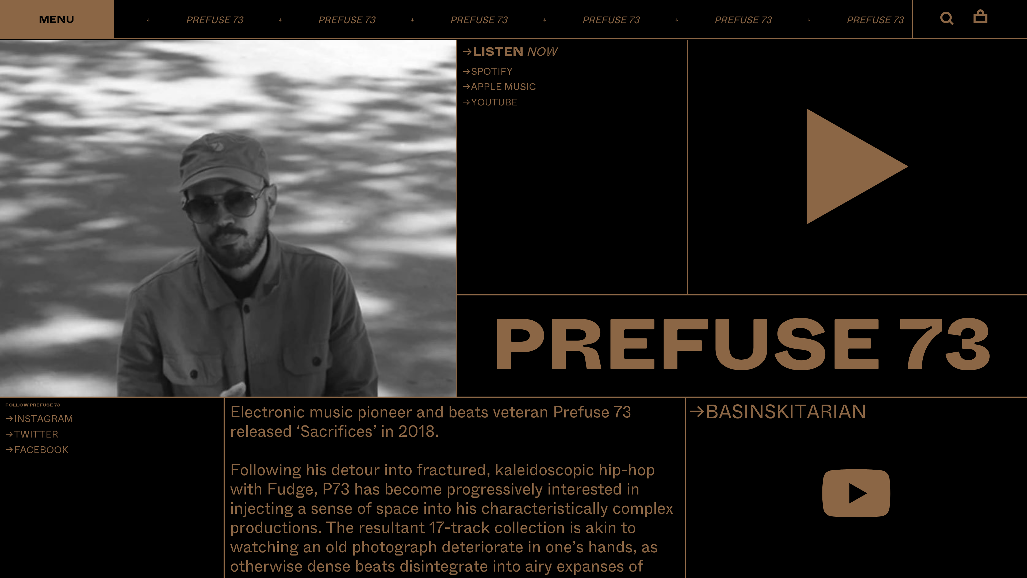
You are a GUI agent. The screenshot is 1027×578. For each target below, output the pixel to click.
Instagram (43, 419)
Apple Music (503, 87)
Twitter (36, 434)
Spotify (492, 72)
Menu (56, 20)
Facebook (41, 450)
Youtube (494, 102)
